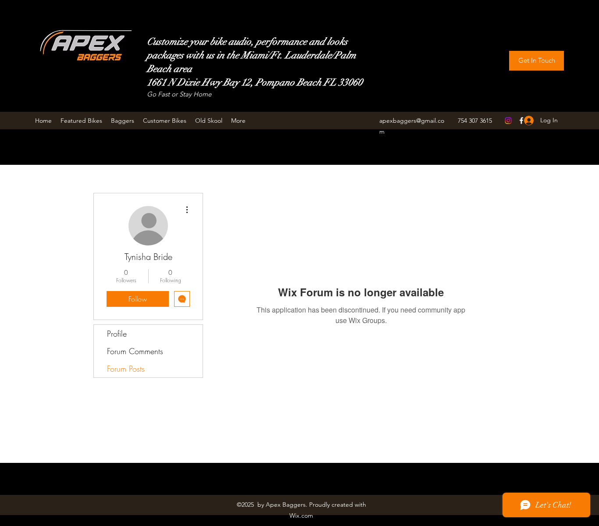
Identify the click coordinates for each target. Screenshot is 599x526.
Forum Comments (135, 351)
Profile (117, 333)
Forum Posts (126, 368)
